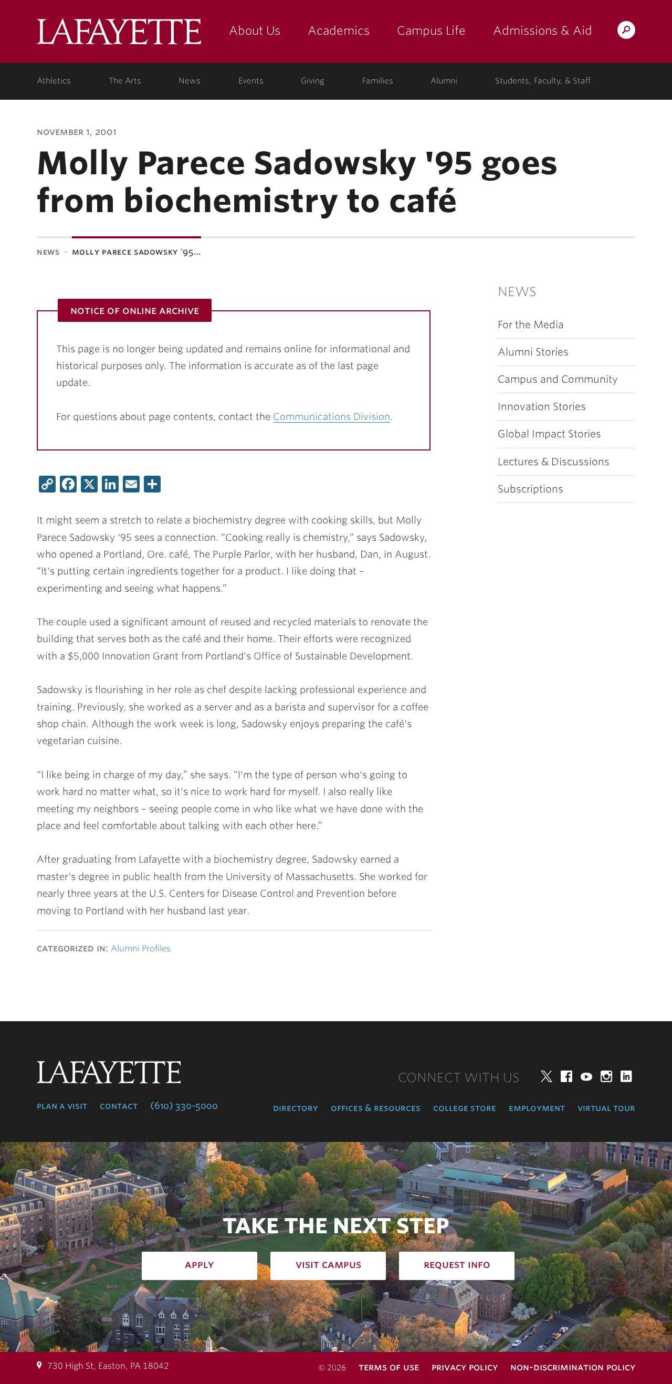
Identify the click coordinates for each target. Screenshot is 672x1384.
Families (377, 81)
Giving (312, 81)
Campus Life (431, 30)
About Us (254, 30)
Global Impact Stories (549, 434)
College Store (464, 1108)
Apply (199, 1264)
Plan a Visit (62, 1105)
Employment (537, 1108)
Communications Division (331, 416)
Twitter (546, 1076)
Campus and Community (558, 379)
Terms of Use (389, 1366)
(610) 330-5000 (184, 1105)
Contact (119, 1105)
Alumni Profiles (141, 948)
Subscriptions (530, 489)
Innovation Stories (542, 407)
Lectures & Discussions (554, 462)
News (189, 81)
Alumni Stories (533, 352)
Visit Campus (328, 1264)
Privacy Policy (465, 1366)
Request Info (457, 1264)
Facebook (566, 1076)
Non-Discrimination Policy (572, 1366)
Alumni (443, 81)
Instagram (606, 1076)
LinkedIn (626, 1076)
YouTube (586, 1076)
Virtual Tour (606, 1108)
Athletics (54, 81)
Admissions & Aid (542, 30)
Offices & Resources (376, 1108)
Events (251, 81)
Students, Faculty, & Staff (543, 81)
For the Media (531, 325)
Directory (295, 1108)
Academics (339, 30)
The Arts (125, 81)
